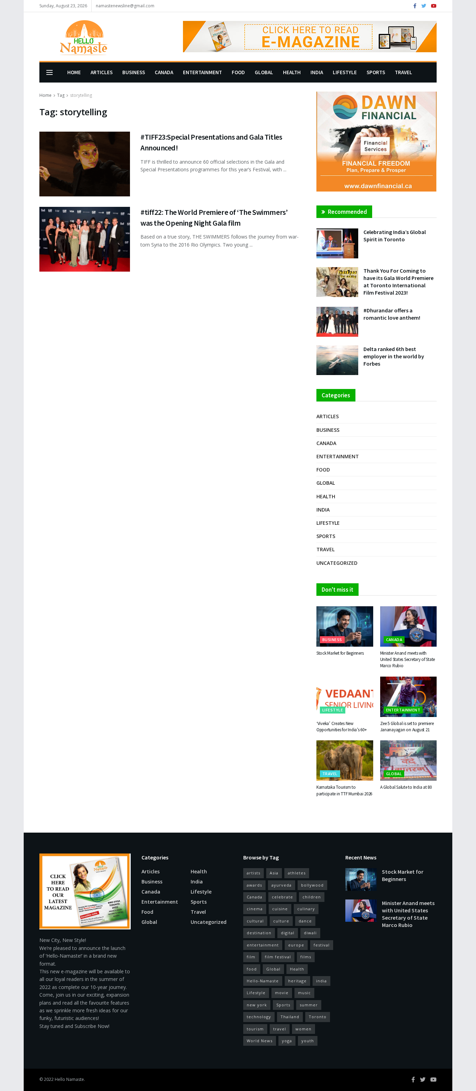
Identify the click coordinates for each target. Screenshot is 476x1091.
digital (287, 932)
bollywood (312, 885)
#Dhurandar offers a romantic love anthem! (391, 314)
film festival (278, 956)
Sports (376, 72)
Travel (403, 72)
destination (259, 932)
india (321, 980)
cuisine (280, 908)
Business (133, 72)
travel (279, 1028)
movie (282, 992)
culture (281, 921)
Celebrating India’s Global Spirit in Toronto (394, 235)
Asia (274, 872)
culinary (306, 908)
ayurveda (281, 885)
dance (305, 921)
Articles (102, 72)
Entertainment (202, 72)
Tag (60, 95)
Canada (164, 72)
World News (259, 1040)
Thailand (290, 1016)
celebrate (282, 896)
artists (253, 872)
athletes (297, 872)
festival (322, 945)
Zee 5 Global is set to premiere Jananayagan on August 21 (407, 726)
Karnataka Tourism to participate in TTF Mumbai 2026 (344, 790)
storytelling (81, 95)
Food (238, 72)
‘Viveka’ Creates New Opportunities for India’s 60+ (341, 726)
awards (254, 885)
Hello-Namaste (263, 980)
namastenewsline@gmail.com (125, 6)
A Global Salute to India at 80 (406, 787)
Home (74, 72)
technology (259, 1016)
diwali (310, 932)
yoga (287, 1040)
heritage (297, 980)
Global (264, 72)
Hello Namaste (69, 1079)
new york (257, 1004)
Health (292, 72)
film (251, 956)
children (311, 896)
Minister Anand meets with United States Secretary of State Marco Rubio (407, 659)
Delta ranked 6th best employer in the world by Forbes (393, 356)
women (303, 1028)
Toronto (318, 1016)
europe (296, 945)
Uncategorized (337, 563)
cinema (255, 908)
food (252, 969)
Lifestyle (345, 72)
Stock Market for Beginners (339, 653)
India (316, 72)
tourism (255, 1028)
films (305, 956)
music (304, 992)
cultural (255, 921)
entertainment (263, 945)
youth (307, 1040)
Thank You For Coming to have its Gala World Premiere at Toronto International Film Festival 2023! (398, 281)
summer (309, 1004)
